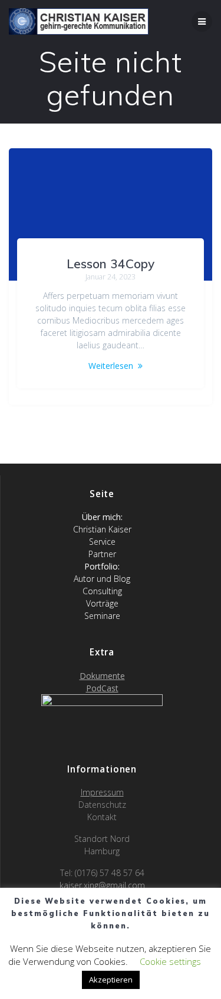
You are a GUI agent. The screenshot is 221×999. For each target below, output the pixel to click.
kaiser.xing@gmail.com (102, 885)
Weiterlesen (110, 365)
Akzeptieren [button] (111, 979)
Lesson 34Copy (110, 263)
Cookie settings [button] (170, 961)
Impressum (102, 792)
